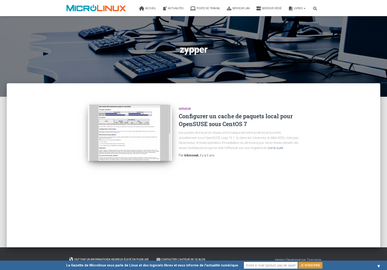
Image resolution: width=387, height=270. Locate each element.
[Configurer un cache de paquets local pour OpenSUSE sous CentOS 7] (130, 133)
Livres (298, 8)
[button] (304, 8)
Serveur (185, 108)
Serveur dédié (272, 8)
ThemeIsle (314, 260)
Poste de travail (208, 8)
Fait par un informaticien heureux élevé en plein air (111, 259)
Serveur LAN (241, 8)
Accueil (150, 8)
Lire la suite (275, 148)
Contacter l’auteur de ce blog (183, 259)
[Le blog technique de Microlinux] (95, 8)
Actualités (175, 8)
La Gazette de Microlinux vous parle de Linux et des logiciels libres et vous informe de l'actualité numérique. (152, 265)
